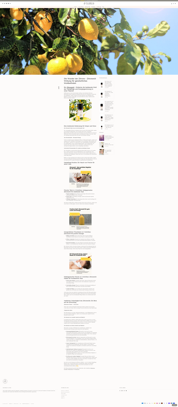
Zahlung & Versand (65, 390)
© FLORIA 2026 (5, 403)
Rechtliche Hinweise (65, 392)
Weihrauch (77, 369)
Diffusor (68, 235)
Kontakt (62, 396)
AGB (20, 403)
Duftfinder (63, 393)
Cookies (32, 403)
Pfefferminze (70, 369)
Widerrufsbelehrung (26, 403)
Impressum (11, 403)
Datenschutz (16, 403)
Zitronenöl (70, 87)
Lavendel (65, 369)
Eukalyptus (93, 368)
